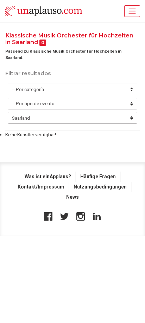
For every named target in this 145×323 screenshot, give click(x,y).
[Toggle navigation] (132, 11)
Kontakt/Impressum (41, 187)
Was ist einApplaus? (48, 176)
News (72, 197)
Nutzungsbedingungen (100, 187)
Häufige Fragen (98, 176)
